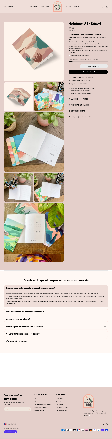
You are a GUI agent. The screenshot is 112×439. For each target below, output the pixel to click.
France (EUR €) (11, 424)
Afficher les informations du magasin (81, 93)
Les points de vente (62, 407)
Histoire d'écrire (14, 428)
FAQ (35, 398)
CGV (35, 401)
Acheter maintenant (88, 72)
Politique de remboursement (42, 404)
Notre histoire (60, 398)
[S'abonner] (29, 409)
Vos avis (58, 401)
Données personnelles (40, 407)
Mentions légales (39, 411)
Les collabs (59, 404)
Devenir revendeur (61, 411)
